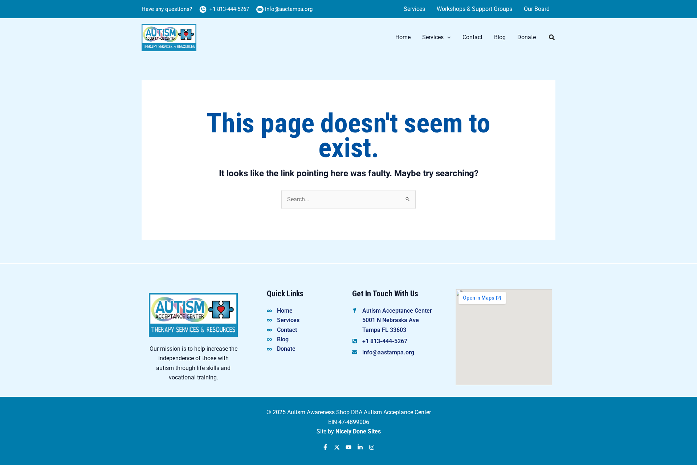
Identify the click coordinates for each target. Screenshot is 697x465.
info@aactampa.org (289, 9)
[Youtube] (348, 447)
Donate (526, 37)
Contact (472, 37)
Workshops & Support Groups (474, 8)
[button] (447, 37)
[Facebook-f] (325, 447)
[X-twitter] (337, 447)
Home (403, 37)
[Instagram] (372, 447)
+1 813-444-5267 (228, 9)
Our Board (537, 8)
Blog (500, 37)
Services (414, 8)
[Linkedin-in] (360, 447)
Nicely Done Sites (358, 431)
